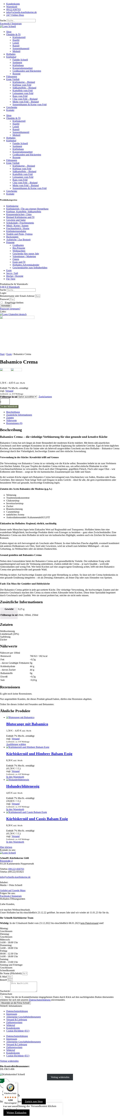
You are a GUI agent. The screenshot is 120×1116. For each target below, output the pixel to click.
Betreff (4, 980)
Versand (9, 391)
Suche (3, 20)
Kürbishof (11, 57)
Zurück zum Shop (34, 1101)
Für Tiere (10, 278)
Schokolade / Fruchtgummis (20, 222)
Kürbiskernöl (18, 37)
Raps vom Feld (20, 96)
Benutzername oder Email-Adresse (17, 296)
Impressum (11, 1014)
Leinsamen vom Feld (22, 93)
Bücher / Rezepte (14, 276)
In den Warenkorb (9, 406)
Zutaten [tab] (10, 417)
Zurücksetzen (45, 396)
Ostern (15, 259)
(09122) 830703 (16, 869)
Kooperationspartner (22, 68)
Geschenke (11, 107)
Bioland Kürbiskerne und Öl (20, 217)
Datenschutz (6, 994)
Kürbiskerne (12, 206)
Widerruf (10, 1025)
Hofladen (10, 54)
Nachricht (5, 991)
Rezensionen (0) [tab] (14, 423)
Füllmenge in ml (8, 396)
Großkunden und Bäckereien (26, 71)
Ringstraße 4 (6, 861)
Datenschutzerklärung (40, 1000)
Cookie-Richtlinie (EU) (17, 1030)
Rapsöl (15, 45)
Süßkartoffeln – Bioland (24, 87)
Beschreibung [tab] (13, 412)
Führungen (11, 76)
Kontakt (10, 110)
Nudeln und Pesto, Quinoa (19, 234)
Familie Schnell (20, 59)
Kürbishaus (18, 65)
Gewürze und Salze (16, 220)
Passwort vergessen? (10, 308)
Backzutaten (12, 236)
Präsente (10, 242)
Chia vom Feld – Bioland (25, 99)
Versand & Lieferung (16, 1019)
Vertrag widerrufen (60, 1077)
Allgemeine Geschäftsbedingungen (23, 1016)
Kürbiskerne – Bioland (23, 82)
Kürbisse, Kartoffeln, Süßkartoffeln (23, 211)
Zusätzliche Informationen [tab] (19, 415)
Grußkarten (18, 245)
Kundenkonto (13, 1028)
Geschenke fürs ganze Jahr (25, 253)
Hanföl (15, 40)
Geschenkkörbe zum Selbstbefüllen (29, 267)
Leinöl (15, 43)
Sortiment (17, 62)
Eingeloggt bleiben (13, 302)
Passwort (4, 299)
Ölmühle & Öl (13, 34)
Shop (8, 31)
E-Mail (4, 976)
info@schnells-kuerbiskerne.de (15, 877)
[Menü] (16, 1084)
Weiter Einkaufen (16, 1112)
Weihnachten (18, 250)
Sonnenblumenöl (20, 48)
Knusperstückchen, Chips (19, 214)
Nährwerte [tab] (11, 420)
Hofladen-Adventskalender (25, 264)
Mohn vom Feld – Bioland (25, 101)
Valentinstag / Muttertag (24, 256)
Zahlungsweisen (14, 1022)
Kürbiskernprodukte (16, 231)
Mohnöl (16, 51)
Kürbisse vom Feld (21, 85)
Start (2, 354)
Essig (9, 270)
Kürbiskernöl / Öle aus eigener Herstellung (27, 208)
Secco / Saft (12, 273)
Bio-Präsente (18, 248)
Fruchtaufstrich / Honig (17, 228)
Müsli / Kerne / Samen (17, 225)
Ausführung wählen (16, 744)
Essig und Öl (18, 262)
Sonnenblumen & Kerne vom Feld (29, 104)
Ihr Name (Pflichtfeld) (11, 973)
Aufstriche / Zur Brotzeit (18, 239)
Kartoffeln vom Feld (22, 90)
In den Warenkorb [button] (15, 776)
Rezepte (16, 73)
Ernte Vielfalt (12, 79)
